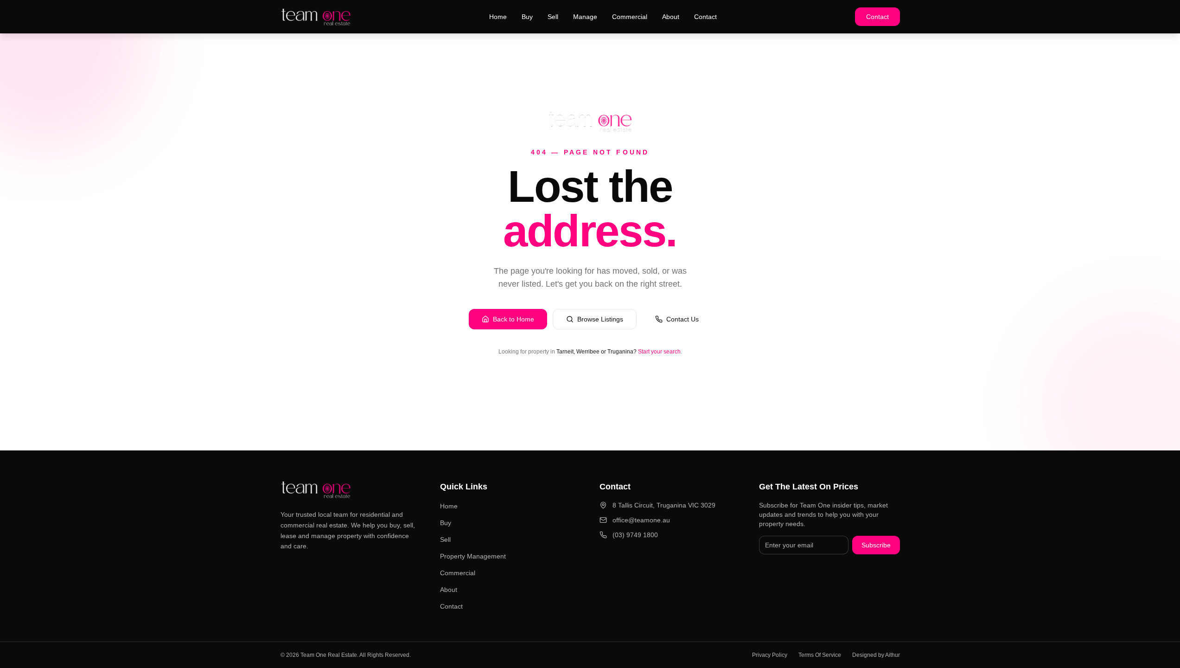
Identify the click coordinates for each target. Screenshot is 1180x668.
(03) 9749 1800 (635, 535)
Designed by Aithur (876, 655)
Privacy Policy (769, 655)
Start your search (659, 351)
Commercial (629, 16)
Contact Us (682, 319)
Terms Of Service (819, 655)
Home (498, 16)
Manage (585, 16)
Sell (553, 16)
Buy (527, 16)
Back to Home (513, 319)
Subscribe (876, 545)
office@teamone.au (641, 520)
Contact (705, 16)
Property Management (473, 556)
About (670, 16)
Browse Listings (600, 319)
